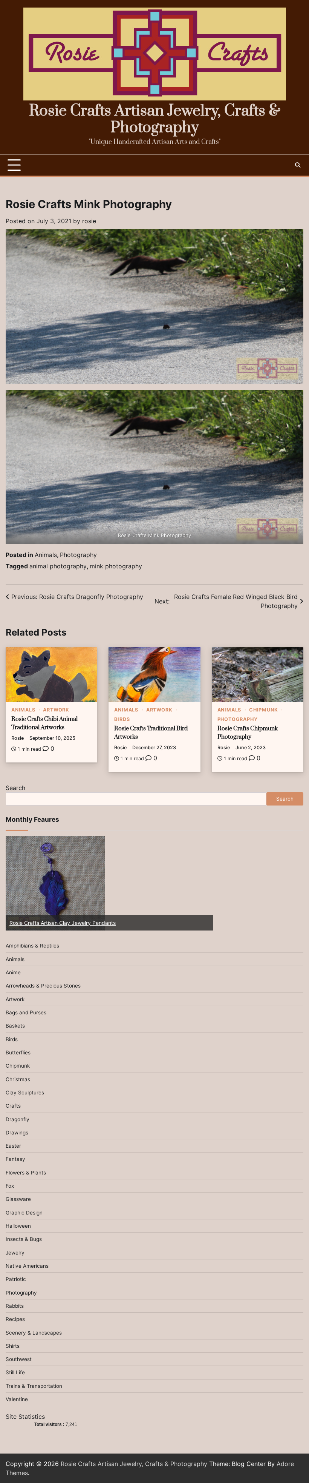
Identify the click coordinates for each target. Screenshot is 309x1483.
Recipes (15, 1319)
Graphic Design (24, 1213)
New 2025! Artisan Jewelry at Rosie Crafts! (72, 923)
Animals (46, 555)
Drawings (17, 1133)
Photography (78, 555)
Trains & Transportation (34, 1386)
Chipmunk (263, 710)
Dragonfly (17, 1119)
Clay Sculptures (25, 1092)
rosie (89, 221)
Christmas (18, 1079)
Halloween (18, 1226)
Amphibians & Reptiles (32, 946)
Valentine (17, 1399)
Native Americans (27, 1266)
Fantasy (15, 1159)
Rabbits (15, 1306)
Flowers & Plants (26, 1173)
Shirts (13, 1346)
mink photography (116, 566)
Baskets (15, 1026)
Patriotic (16, 1279)
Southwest (19, 1359)
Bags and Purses (26, 1012)
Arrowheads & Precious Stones (43, 986)
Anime (13, 972)
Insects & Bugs (24, 1239)
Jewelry (15, 1253)
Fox (10, 1186)
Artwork (56, 710)
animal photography (58, 566)
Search (15, 788)
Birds (122, 719)
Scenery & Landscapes (34, 1333)
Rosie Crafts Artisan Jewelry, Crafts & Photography (154, 119)
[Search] (297, 165)
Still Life (15, 1372)
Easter (13, 1146)
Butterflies (18, 1052)
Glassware (18, 1199)
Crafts (13, 1106)
